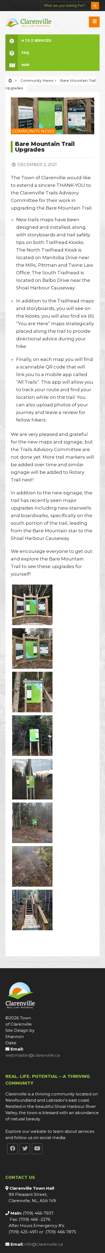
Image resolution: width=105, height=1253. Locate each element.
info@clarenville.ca (43, 1244)
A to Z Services (36, 40)
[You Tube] (37, 1148)
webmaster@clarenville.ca (32, 1055)
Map (26, 65)
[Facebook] (12, 1148)
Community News (36, 80)
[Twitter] (24, 1148)
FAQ (25, 53)
